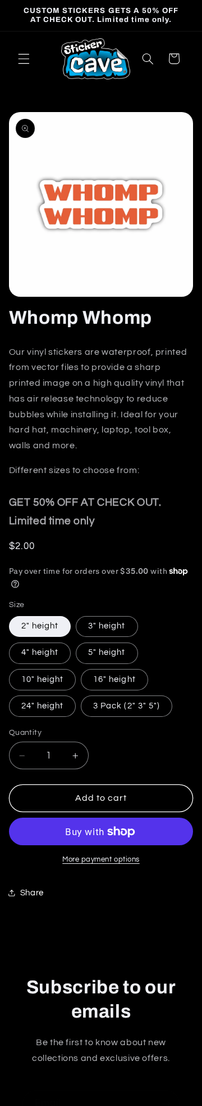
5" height (106, 652)
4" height (39, 652)
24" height (42, 706)
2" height (39, 626)
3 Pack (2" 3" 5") (126, 706)
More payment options (101, 859)
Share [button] (32, 893)
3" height (106, 626)
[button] (23, 59)
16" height (114, 679)
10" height (42, 679)
